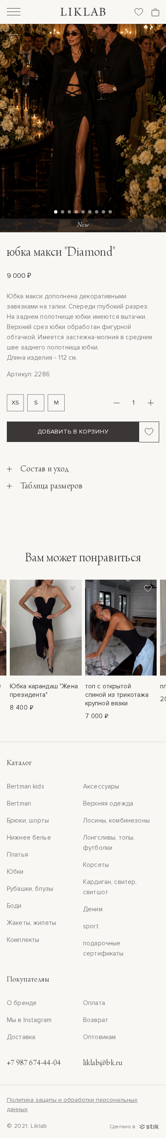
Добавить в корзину (73, 431)
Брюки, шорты (28, 820)
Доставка (21, 1037)
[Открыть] (13, 13)
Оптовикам (99, 1037)
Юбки (15, 871)
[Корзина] (155, 12)
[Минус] (116, 402)
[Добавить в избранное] (149, 432)
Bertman (19, 803)
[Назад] (13, 35)
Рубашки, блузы (30, 888)
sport (91, 926)
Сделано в (123, 1127)
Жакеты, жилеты (31, 923)
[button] (55, 212)
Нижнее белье (29, 837)
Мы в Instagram (29, 1020)
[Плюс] (150, 402)
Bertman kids (25, 786)
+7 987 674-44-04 (34, 1063)
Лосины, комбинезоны (116, 820)
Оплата (94, 1003)
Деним (93, 909)
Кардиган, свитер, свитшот (110, 887)
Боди (14, 906)
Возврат (95, 1020)
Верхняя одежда (108, 803)
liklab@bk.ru (102, 1063)
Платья (17, 854)
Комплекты (23, 940)
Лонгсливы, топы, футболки (109, 843)
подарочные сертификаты (103, 948)
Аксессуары (101, 786)
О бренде (22, 1003)
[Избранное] (139, 12)
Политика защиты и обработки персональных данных (72, 1104)
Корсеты (96, 865)
